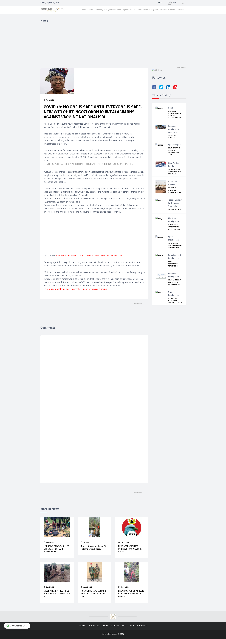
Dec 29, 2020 (50, 587)
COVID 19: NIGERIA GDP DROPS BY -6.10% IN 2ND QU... (175, 282)
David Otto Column (167, 9)
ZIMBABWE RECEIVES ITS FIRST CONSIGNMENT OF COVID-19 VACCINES (90, 255)
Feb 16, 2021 (50, 100)
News (91, 9)
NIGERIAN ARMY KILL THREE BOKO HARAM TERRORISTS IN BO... (57, 594)
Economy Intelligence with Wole (108, 9)
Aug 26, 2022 (87, 587)
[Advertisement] (113, 45)
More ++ (181, 9)
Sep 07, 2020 (125, 542)
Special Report (129, 9)
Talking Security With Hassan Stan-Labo (175, 203)
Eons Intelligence (109, 634)
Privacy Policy (138, 626)
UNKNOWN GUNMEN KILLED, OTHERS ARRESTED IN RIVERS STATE (57, 549)
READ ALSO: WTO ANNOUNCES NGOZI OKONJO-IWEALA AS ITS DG (88, 164)
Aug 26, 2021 (50, 542)
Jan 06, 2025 (87, 542)
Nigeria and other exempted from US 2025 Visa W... (174, 172)
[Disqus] (94, 375)
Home (83, 9)
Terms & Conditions (114, 626)
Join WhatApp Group (19, 626)
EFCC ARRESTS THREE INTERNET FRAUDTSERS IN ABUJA (130, 549)
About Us (94, 626)
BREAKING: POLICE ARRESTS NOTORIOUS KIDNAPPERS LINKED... (131, 594)
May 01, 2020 (125, 587)
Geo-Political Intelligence (148, 9)
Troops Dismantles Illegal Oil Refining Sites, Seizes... (93, 547)
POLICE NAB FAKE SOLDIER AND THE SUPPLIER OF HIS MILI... (93, 594)
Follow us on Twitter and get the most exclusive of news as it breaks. (76, 289)
